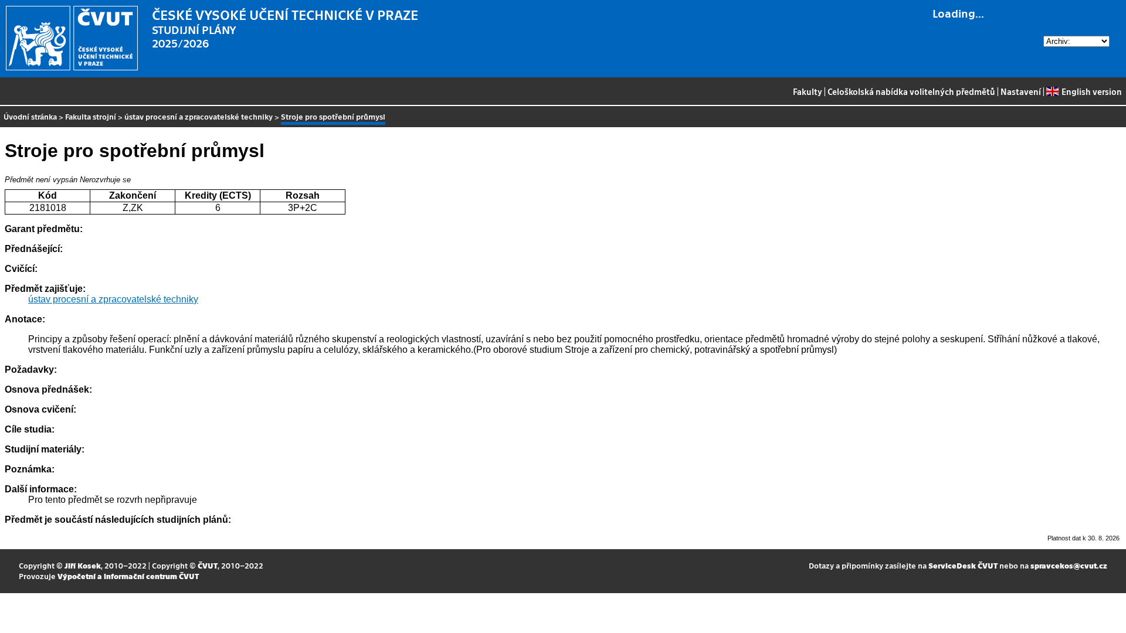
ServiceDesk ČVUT (963, 565)
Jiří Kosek (83, 565)
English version (1091, 91)
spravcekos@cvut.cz (1068, 565)
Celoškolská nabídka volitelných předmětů (911, 91)
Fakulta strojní (90, 116)
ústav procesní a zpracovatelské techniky (198, 116)
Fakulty (807, 91)
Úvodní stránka (30, 116)
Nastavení (1020, 91)
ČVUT (208, 565)
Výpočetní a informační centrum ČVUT (128, 575)
